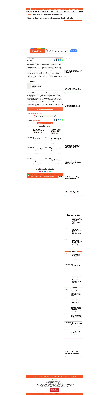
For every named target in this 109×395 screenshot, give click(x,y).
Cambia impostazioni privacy (65, 393)
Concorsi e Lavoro (77, 11)
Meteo (53, 11)
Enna (63, 9)
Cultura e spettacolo (61, 11)
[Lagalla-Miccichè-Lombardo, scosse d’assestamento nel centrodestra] (35, 86)
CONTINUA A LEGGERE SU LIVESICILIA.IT (45, 123)
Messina (66, 9)
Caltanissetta (59, 9)
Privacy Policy (41, 393)
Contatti (46, 393)
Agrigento (54, 9)
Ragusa (70, 9)
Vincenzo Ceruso (75, 257)
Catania (50, 9)
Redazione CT (33, 58)
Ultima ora (46, 11)
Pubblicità (50, 393)
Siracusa (73, 9)
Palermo (46, 9)
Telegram (39, 11)
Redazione (74, 221)
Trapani (77, 9)
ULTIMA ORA (42, 9)
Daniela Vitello (75, 243)
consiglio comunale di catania (36, 113)
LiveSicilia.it (29, 14)
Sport (70, 11)
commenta (46, 116)
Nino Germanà (75, 280)
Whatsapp (32, 11)
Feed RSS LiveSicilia (56, 393)
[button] (65, 356)
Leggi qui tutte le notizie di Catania (45, 109)
